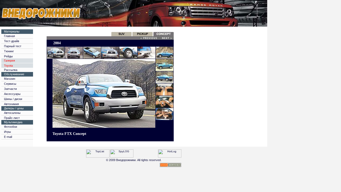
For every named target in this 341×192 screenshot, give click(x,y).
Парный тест (12, 46)
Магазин (9, 78)
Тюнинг (9, 51)
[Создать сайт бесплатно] (170, 165)
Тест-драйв (11, 41)
